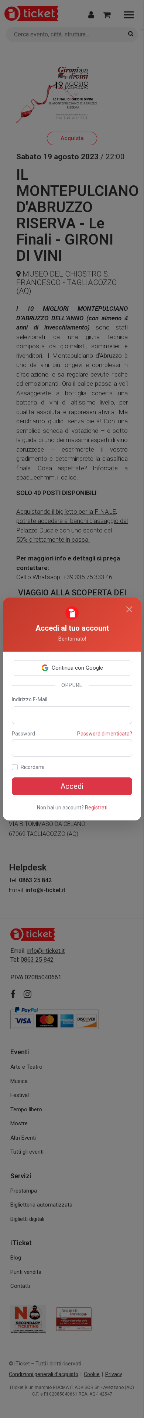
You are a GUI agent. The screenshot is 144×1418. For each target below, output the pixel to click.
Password (23, 734)
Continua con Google (77, 668)
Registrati (96, 807)
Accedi (72, 786)
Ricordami (32, 767)
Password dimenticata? (104, 734)
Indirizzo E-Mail (29, 699)
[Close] (129, 609)
